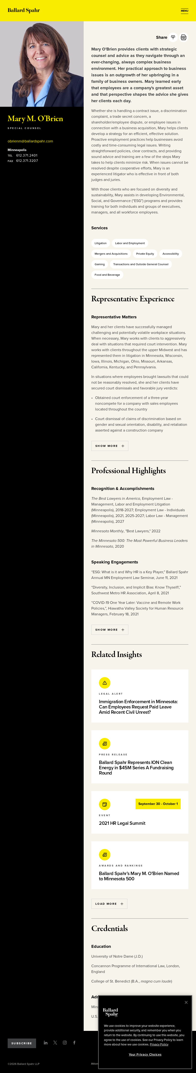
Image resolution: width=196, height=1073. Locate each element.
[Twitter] (55, 1042)
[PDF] (183, 37)
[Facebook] (74, 1042)
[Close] (186, 1002)
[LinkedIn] (45, 1042)
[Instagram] (65, 1042)
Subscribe (21, 1043)
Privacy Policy (159, 1044)
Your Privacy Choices (145, 1054)
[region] (145, 1032)
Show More (106, 446)
